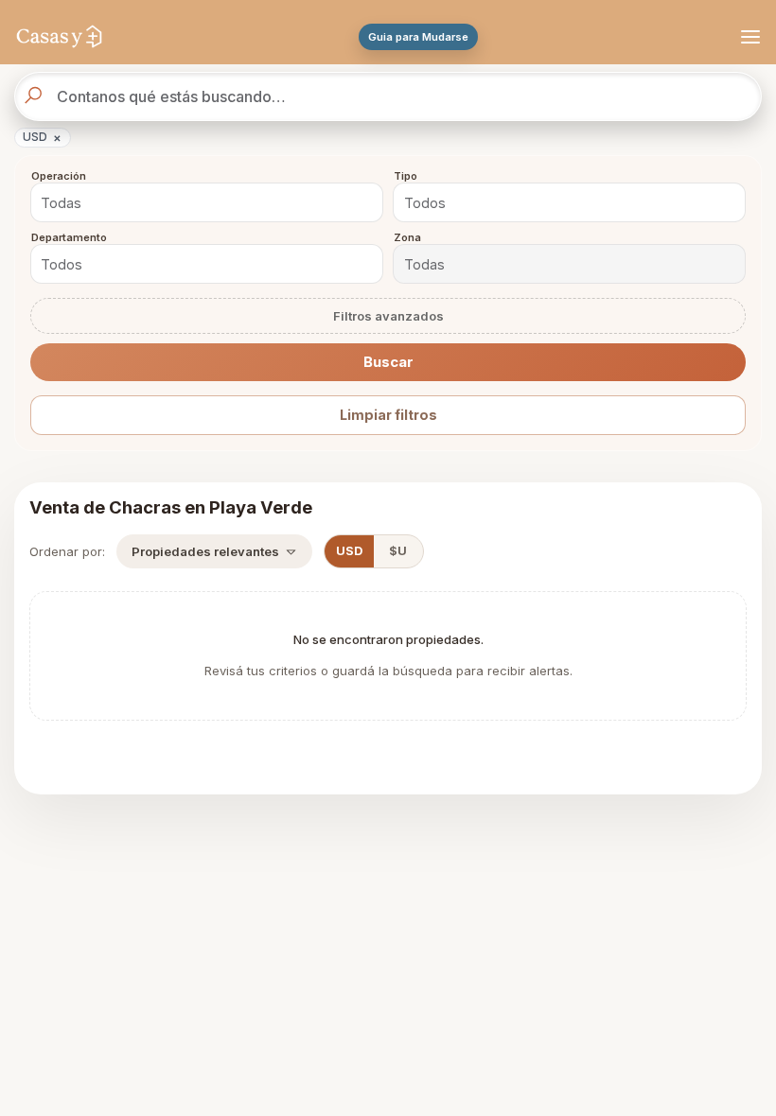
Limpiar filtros (388, 415)
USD (42, 137)
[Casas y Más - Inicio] (59, 37)
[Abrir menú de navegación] (747, 37)
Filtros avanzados (388, 315)
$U (398, 551)
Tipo (405, 177)
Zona (407, 238)
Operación (58, 177)
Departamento (69, 238)
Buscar (388, 362)
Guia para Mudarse (418, 37)
